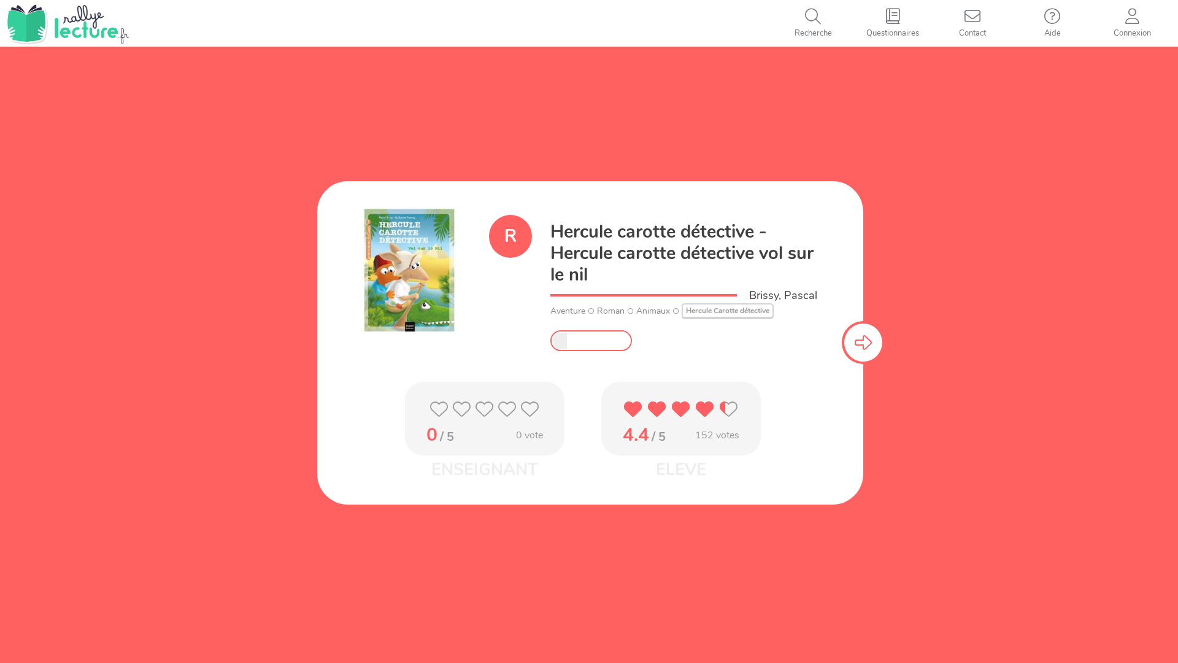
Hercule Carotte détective (727, 311)
